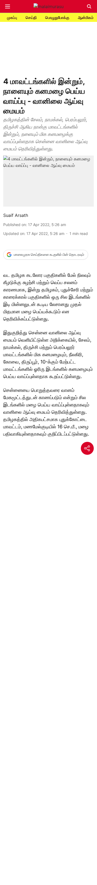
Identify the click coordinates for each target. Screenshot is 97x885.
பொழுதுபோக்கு (57, 17)
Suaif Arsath (15, 215)
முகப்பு (12, 17)
